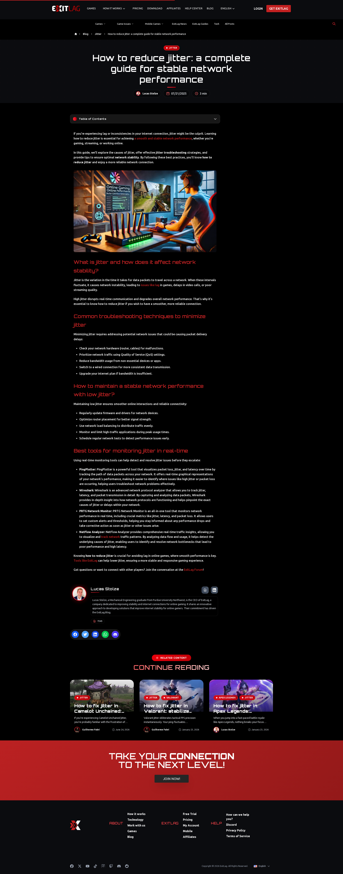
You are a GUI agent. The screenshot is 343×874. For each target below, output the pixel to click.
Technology (135, 819)
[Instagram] (103, 866)
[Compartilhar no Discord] (115, 634)
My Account (191, 825)
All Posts (229, 23)
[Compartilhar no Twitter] (85, 634)
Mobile (188, 831)
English (226, 8)
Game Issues (124, 23)
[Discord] (119, 866)
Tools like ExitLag (85, 560)
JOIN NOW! (171, 778)
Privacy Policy (235, 830)
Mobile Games (153, 23)
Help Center (193, 8)
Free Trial (190, 814)
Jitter (98, 34)
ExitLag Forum (193, 569)
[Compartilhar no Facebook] (75, 634)
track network (110, 536)
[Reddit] (127, 866)
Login (258, 8)
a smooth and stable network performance (163, 138)
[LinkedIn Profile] (214, 590)
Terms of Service (238, 836)
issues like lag (150, 285)
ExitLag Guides (200, 23)
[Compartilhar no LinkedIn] (95, 634)
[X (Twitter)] (79, 866)
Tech (216, 23)
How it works (136, 814)
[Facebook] (72, 866)
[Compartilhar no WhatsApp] (105, 634)
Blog (210, 8)
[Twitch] (111, 866)
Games (91, 8)
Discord (231, 824)
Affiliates (174, 8)
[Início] (76, 34)
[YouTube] (87, 866)
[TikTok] (95, 866)
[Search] (334, 23)
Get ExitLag (278, 8)
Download (154, 8)
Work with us (136, 825)
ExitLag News (179, 23)
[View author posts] (205, 590)
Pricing (138, 8)
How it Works (112, 8)
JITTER (173, 48)
